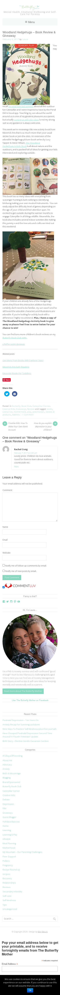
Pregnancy (7, 865)
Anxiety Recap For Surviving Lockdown (21, 724)
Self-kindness (9, 900)
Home (5, 826)
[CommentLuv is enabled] (20, 587)
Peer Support (9, 856)
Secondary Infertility (12, 891)
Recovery (7, 878)
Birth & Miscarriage (11, 773)
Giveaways (21, 409)
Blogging (6, 777)
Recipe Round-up (11, 869)
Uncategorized (9, 909)
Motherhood (8, 847)
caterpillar (7, 412)
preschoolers (38, 412)
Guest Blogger (9, 817)
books (49, 409)
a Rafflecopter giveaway (13, 344)
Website (6, 552)
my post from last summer (21, 106)
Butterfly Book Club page (14, 337)
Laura (25, 39)
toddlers (16, 414)
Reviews (30, 409)
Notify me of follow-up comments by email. (26, 565)
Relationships (9, 882)
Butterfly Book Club (22, 406)
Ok (30, 990)
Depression (8, 804)
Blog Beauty (43, 931)
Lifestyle (6, 839)
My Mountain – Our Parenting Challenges (22, 852)
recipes (6, 874)
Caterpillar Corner (41, 406)
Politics (6, 860)
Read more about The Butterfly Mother (23, 691)
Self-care (6, 896)
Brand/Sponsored (11, 782)
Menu (31, 22)
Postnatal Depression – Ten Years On (20, 720)
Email (5, 539)
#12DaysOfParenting (12, 755)
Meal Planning (9, 843)
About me (7, 760)
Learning (6, 830)
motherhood (20, 412)
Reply (16, 466)
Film (4, 808)
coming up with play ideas (26, 119)
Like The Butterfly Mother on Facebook (30, 700)
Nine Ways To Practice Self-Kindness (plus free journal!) (29, 729)
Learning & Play (9, 834)
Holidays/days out (11, 821)
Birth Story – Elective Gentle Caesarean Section (25, 741)
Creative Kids (8, 409)
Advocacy (7, 764)
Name (5, 526)
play (29, 412)
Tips (4, 904)
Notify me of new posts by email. (20, 571)
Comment (7, 490)
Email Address (10, 964)
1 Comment (28, 414)
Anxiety (6, 769)
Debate (6, 799)
